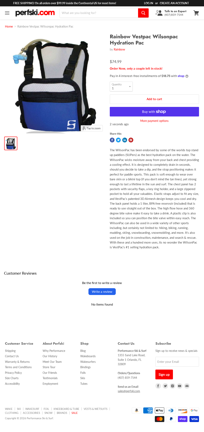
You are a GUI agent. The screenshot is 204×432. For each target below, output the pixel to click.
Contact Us (12, 356)
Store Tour (49, 367)
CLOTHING (12, 412)
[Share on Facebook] (112, 140)
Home (9, 26)
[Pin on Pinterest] (130, 140)
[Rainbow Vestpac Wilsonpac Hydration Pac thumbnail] (11, 143)
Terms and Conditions (18, 367)
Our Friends (50, 372)
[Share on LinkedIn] (124, 140)
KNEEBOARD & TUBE (66, 408)
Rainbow (119, 49)
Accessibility (12, 383)
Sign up (164, 374)
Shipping (10, 350)
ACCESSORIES (31, 412)
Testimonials (50, 378)
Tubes (83, 383)
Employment (50, 383)
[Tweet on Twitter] (118, 140)
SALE (75, 412)
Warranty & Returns (17, 361)
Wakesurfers (88, 361)
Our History (50, 356)
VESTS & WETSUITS (95, 408)
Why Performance (54, 350)
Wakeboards (88, 356)
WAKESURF (32, 408)
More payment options (154, 120)
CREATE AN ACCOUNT (174, 3)
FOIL (46, 408)
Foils (83, 372)
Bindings (85, 367)
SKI (19, 408)
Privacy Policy (13, 372)
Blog (83, 350)
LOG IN (148, 3)
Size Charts (12, 378)
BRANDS (62, 412)
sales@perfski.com (129, 391)
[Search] (143, 13)
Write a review (102, 291)
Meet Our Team (52, 361)
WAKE (9, 408)
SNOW (48, 412)
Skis (82, 378)
